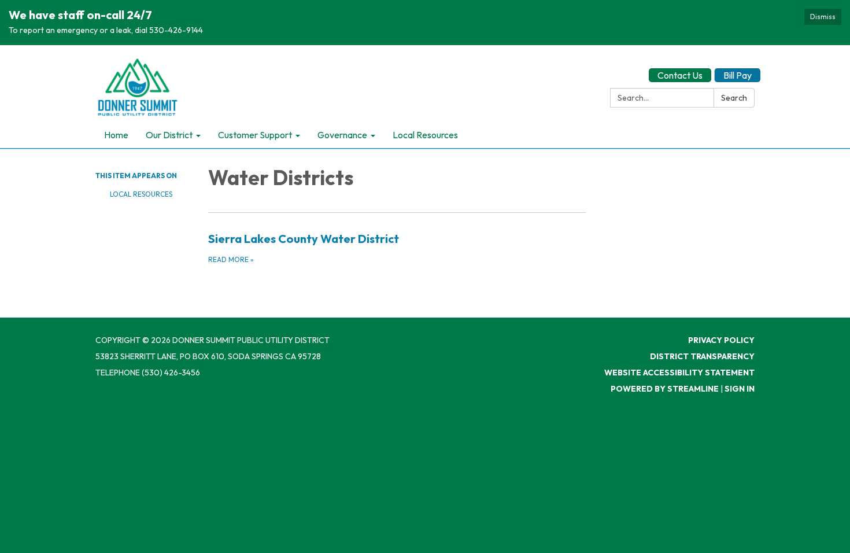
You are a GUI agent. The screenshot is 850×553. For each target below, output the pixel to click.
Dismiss (823, 16)
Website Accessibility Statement (679, 372)
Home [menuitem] (116, 135)
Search (734, 98)
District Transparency (702, 356)
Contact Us (680, 75)
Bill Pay (737, 75)
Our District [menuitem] (169, 135)
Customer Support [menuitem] (255, 135)
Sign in (740, 389)
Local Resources (141, 194)
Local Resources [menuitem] (425, 135)
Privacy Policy (721, 340)
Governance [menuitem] (342, 135)
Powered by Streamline (665, 389)
